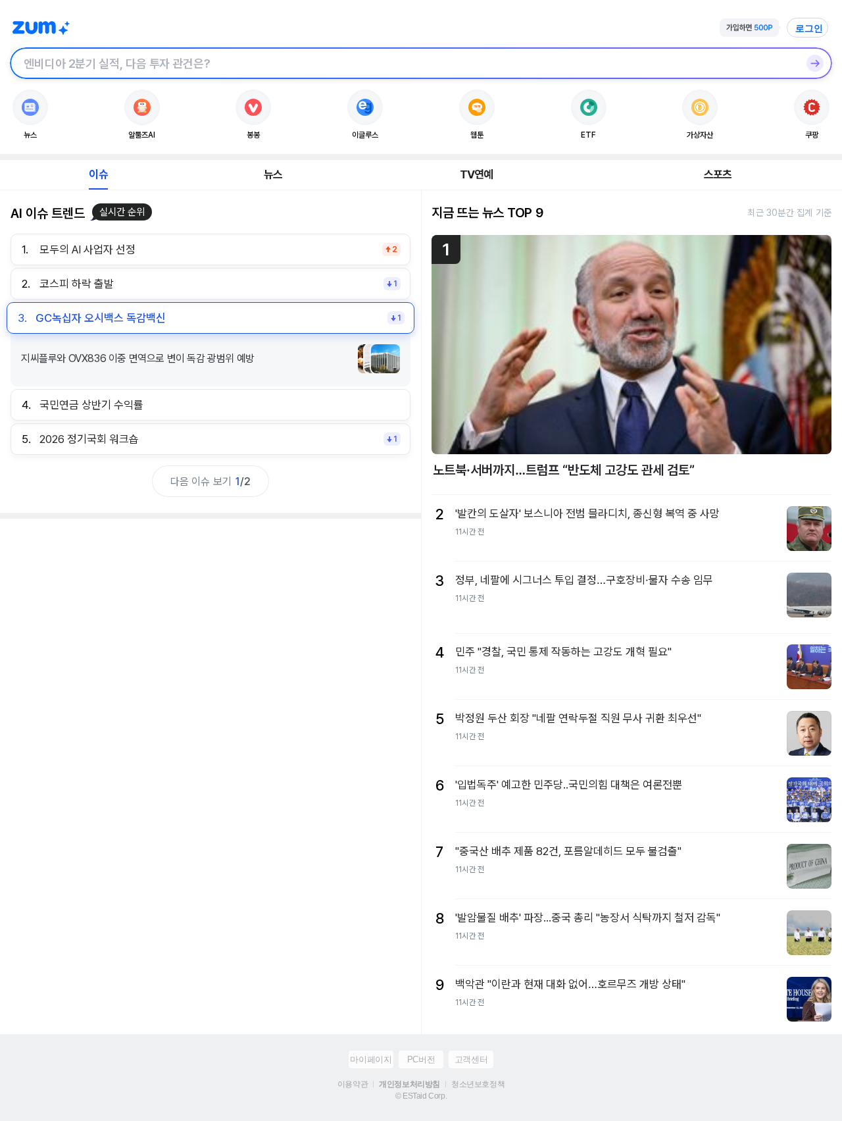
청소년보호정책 (478, 1084)
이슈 (98, 174)
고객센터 (471, 1059)
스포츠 (718, 174)
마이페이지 (370, 1059)
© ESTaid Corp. (421, 1096)
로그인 (809, 28)
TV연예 (476, 174)
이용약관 (352, 1084)
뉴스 (273, 174)
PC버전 (421, 1059)
